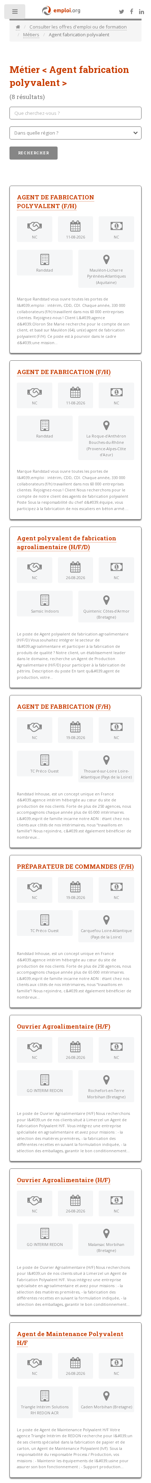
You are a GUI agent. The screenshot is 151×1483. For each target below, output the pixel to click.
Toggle (15, 13)
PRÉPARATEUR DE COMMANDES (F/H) (75, 866)
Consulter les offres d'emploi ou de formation (78, 27)
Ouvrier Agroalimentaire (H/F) (63, 1026)
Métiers (31, 34)
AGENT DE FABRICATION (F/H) (64, 372)
